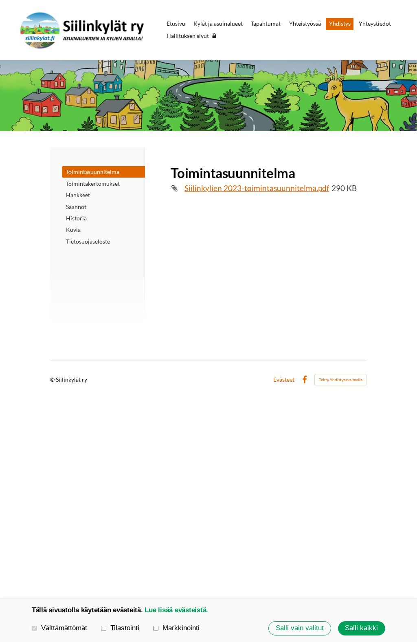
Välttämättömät (64, 628)
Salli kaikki (361, 628)
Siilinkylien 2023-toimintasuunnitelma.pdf (256, 188)
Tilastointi (124, 628)
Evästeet (283, 380)
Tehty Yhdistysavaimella (340, 379)
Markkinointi (181, 628)
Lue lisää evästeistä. (176, 610)
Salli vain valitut (300, 628)
